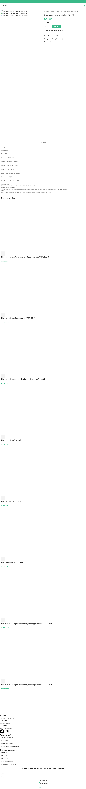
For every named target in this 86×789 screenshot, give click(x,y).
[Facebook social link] (39, 2)
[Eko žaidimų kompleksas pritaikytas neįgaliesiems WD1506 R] (43, 641)
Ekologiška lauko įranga (71, 11)
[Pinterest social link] (43, 2)
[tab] (43, 142)
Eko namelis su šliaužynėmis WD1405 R (18, 318)
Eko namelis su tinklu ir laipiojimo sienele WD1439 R (23, 379)
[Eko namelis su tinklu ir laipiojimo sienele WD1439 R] (43, 336)
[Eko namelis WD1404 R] (43, 397)
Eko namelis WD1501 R (11, 501)
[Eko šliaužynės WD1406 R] (43, 519)
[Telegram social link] (47, 2)
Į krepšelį (56, 26)
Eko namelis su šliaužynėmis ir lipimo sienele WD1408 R (25, 257)
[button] (3, 253)
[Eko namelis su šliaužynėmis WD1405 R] (43, 275)
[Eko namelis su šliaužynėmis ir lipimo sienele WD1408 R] (43, 213)
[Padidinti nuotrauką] (3, 775)
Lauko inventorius (56, 11)
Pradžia (46, 11)
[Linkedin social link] (45, 2)
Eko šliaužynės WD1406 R (12, 562)
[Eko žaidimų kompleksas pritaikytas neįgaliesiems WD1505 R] (43, 580)
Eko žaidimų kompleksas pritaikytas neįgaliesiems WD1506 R (26, 684)
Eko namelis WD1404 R (11, 440)
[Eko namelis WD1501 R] (43, 458)
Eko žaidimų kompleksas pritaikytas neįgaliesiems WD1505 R (26, 623)
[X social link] (41, 2)
